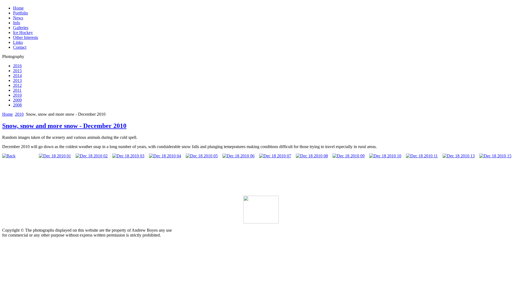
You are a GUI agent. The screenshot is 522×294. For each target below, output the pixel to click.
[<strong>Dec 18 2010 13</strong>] (459, 156)
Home (7, 114)
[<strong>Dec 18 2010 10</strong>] (385, 156)
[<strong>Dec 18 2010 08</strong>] (312, 156)
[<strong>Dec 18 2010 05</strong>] (202, 156)
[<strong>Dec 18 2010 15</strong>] (495, 156)
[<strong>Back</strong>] (8, 156)
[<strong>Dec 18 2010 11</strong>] (422, 156)
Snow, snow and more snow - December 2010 (64, 125)
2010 (19, 114)
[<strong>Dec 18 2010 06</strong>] (238, 156)
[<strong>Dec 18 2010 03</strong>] (128, 156)
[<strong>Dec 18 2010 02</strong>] (92, 156)
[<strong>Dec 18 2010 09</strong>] (349, 156)
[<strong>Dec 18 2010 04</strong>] (165, 156)
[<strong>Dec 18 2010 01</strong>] (55, 156)
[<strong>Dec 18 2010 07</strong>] (275, 156)
